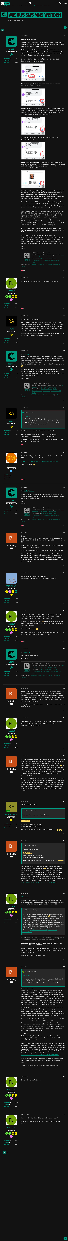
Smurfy (31, 491)
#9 (64, 572)
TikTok (23, 266)
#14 (64, 756)
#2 (64, 277)
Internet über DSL (56, 261)
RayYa (26, 491)
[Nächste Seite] (9, 30)
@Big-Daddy (25, 897)
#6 (64, 452)
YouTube (57, 264)
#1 (64, 36)
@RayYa (27, 354)
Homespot (46, 261)
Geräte (34, 262)
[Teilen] (65, 27)
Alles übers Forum (46, 259)
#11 (64, 649)
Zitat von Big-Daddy (31, 811)
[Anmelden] (29, 3)
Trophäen (6, 60)
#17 (64, 893)
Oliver (11, 20)
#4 (64, 350)
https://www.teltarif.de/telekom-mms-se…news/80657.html (39, 461)
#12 (64, 688)
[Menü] (65, 3)
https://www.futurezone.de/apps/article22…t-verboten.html (39, 882)
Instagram (49, 264)
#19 (64, 1076)
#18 (64, 966)
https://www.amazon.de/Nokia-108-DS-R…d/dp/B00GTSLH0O (39, 1055)
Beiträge (6, 62)
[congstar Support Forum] (5, 3)
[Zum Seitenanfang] (65, 1238)
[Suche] (60, 3)
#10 (64, 611)
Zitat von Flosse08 (30, 971)
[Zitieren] (63, 270)
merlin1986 (26, 652)
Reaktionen (7, 58)
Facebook (41, 264)
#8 (64, 532)
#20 (64, 1114)
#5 (64, 408)
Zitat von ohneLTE (30, 845)
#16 (64, 840)
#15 (64, 801)
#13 (64, 718)
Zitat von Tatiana (30, 413)
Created (33, 264)
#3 (64, 315)
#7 (64, 487)
